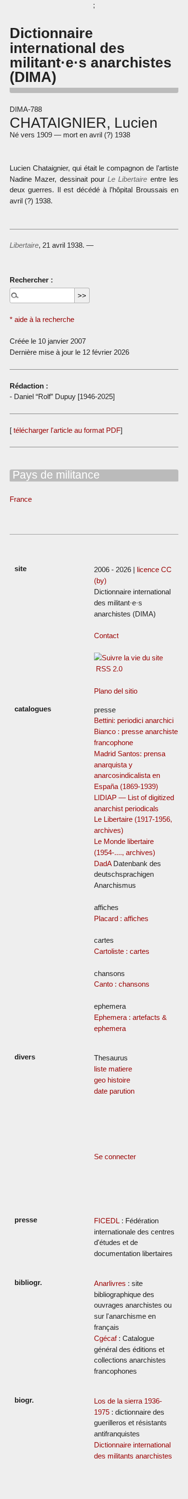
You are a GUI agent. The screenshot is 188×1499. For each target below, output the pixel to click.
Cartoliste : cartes (121, 951)
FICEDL (107, 1221)
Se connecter (115, 1156)
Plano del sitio (115, 691)
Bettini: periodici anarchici (134, 720)
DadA (102, 863)
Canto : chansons (121, 984)
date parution (114, 1091)
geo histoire (112, 1080)
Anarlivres (110, 1283)
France (21, 499)
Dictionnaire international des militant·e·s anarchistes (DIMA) (91, 55)
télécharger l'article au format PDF (66, 430)
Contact (106, 635)
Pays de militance (55, 474)
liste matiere (113, 1069)
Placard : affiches (121, 918)
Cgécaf (105, 1338)
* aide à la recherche (42, 319)
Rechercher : (31, 280)
